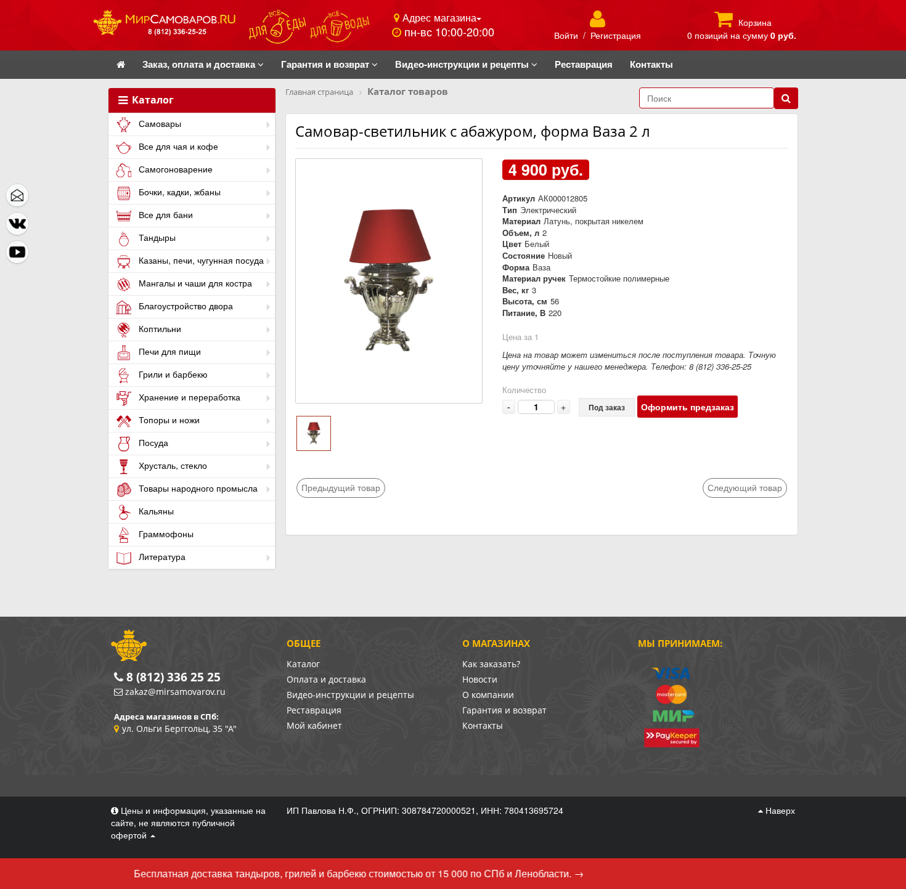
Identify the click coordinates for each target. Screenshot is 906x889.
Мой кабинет (314, 725)
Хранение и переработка (188, 397)
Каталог (151, 100)
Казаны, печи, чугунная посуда (200, 260)
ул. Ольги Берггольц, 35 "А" (179, 728)
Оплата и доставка (326, 679)
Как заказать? (491, 664)
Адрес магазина (437, 17)
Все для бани (164, 214)
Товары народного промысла (197, 488)
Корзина (755, 22)
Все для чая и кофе (177, 146)
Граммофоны (165, 533)
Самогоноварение (174, 169)
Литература (161, 556)
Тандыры (156, 237)
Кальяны (155, 511)
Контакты (482, 725)
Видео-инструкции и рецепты (350, 694)
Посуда (152, 442)
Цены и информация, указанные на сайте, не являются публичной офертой (188, 822)
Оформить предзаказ (687, 406)
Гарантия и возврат (504, 710)
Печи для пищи (168, 351)
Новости (479, 679)
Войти (566, 35)
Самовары (158, 123)
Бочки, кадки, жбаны (178, 191)
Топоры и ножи (168, 419)
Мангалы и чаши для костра (194, 283)
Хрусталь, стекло (171, 465)
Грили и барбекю (172, 374)
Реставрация (314, 710)
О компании (488, 694)
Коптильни (158, 328)
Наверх (779, 810)
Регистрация (615, 35)
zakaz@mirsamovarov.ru (175, 691)
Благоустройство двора (184, 305)
